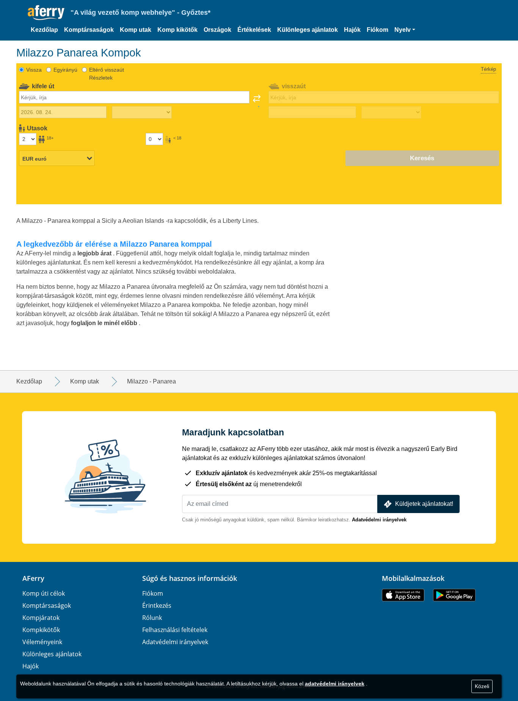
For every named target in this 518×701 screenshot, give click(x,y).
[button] (404, 30)
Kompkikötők (41, 630)
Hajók (352, 30)
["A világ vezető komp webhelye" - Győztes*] (46, 12)
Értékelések (254, 30)
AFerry (33, 578)
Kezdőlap (44, 30)
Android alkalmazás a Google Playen (454, 595)
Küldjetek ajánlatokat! (424, 504)
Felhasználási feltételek (174, 630)
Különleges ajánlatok (307, 30)
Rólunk (152, 617)
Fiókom (377, 30)
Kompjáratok (41, 617)
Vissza (34, 70)
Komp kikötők (177, 30)
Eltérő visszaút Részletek (106, 74)
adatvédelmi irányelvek (334, 684)
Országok (217, 30)
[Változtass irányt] (257, 101)
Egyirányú (65, 70)
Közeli (482, 686)
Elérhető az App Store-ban (403, 595)
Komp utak (135, 30)
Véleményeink (42, 642)
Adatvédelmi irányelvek (379, 520)
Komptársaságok (89, 30)
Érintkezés (156, 605)
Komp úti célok (43, 593)
